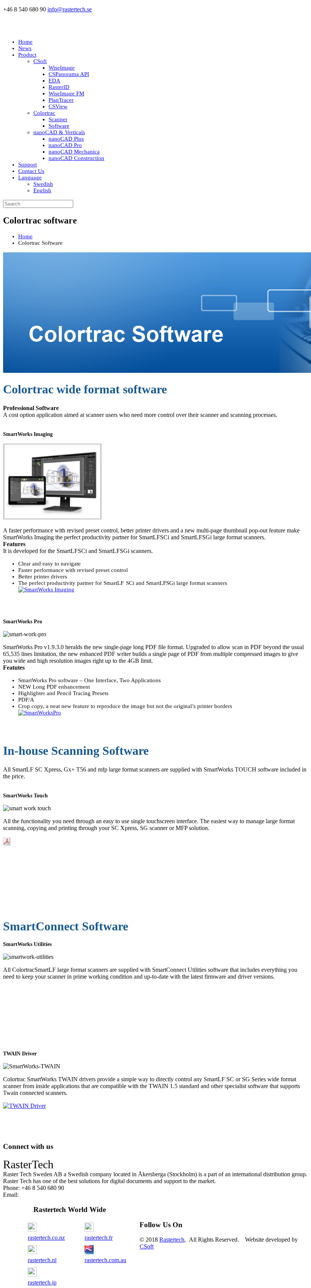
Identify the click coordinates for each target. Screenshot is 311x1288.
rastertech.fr (99, 1237)
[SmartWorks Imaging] (46, 589)
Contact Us (31, 171)
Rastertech (171, 1239)
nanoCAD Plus (66, 139)
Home (25, 42)
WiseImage (62, 68)
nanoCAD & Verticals (59, 132)
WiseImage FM (66, 93)
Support (27, 165)
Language (30, 177)
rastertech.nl (42, 1260)
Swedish (43, 184)
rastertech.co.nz (46, 1237)
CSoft (40, 61)
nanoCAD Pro (65, 145)
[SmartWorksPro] (39, 713)
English (42, 190)
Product (27, 55)
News (24, 48)
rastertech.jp (42, 1282)
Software (59, 126)
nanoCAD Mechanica (74, 152)
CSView (58, 106)
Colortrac (44, 113)
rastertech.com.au (105, 1260)
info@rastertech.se (69, 9)
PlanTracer (61, 100)
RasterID (59, 87)
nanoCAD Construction (76, 158)
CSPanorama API (69, 74)
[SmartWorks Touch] (6, 843)
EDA (54, 81)
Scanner (58, 119)
